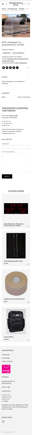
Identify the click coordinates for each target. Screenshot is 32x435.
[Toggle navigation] (2, 4)
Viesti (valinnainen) (8, 152)
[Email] (10, 68)
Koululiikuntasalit (12, 9)
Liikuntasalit (5, 61)
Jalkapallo (21, 9)
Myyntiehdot (6, 358)
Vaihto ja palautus (7, 361)
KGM (15, 59)
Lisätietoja (6, 53)
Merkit (12, 61)
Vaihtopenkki (23, 63)
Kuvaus (4, 77)
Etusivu (4, 9)
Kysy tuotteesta (18, 53)
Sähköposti (5, 144)
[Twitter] (7, 68)
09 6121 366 (13, 116)
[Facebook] (3, 68)
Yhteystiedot (6, 355)
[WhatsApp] (14, 68)
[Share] (17, 68)
